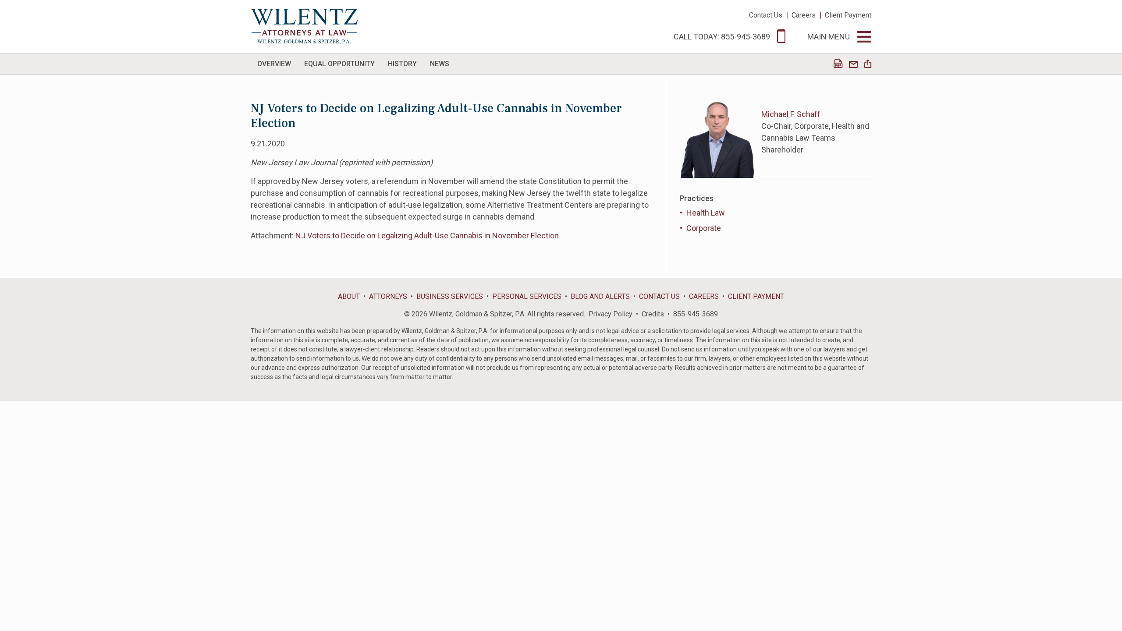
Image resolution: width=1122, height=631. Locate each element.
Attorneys (388, 296)
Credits (653, 314)
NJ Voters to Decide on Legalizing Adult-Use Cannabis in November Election (427, 235)
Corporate (703, 228)
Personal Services (526, 296)
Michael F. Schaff (790, 114)
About (349, 296)
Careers (804, 15)
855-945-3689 (695, 314)
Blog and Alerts (600, 296)
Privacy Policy (610, 314)
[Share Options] (867, 65)
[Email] (853, 65)
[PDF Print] (838, 65)
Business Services (449, 296)
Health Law (705, 212)
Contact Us (765, 15)
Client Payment (848, 15)
